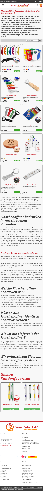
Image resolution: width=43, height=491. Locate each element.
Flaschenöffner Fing (11, 95)
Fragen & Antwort (26, 448)
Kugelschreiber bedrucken (28, 474)
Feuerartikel (4, 467)
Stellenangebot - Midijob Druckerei (30, 443)
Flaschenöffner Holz (32, 95)
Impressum (24, 451)
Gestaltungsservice (27, 465)
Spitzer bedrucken (26, 478)
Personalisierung (26, 464)
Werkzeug (3, 470)
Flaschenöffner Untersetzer (32, 125)
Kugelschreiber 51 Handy (11, 404)
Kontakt (24, 436)
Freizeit (3, 474)
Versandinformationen (27, 440)
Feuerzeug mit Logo (27, 470)
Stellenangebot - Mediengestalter (30, 442)
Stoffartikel (4, 473)
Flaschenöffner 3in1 (32, 65)
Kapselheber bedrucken (28, 473)
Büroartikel (4, 465)
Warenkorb (41, 6)
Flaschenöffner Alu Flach (11, 125)
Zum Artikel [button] (17, 71)
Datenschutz (32, 487)
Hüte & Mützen (5, 479)
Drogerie (3, 476)
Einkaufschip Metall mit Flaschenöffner (11, 185)
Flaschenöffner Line (32, 154)
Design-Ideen (4, 464)
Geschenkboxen (26, 471)
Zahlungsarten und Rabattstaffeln (30, 439)
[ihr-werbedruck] (20, 5)
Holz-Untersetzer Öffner (11, 154)
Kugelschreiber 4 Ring (32, 404)
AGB (27, 487)
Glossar (24, 450)
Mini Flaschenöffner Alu (11, 65)
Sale (2, 481)
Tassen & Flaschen (6, 468)
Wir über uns (25, 437)
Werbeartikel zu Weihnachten (29, 482)
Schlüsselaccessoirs (6, 478)
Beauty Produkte (26, 468)
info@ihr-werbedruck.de (6, 445)
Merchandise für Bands (28, 476)
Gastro (3, 471)
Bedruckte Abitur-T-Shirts (28, 467)
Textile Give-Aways (26, 479)
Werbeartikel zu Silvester (28, 481)
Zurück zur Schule (26, 484)
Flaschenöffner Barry (32, 184)
